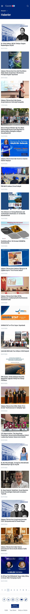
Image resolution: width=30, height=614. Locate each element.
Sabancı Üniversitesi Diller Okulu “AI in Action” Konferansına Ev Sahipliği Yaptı (13, 407)
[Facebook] (4, 599)
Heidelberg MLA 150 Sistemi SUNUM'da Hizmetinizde (13, 242)
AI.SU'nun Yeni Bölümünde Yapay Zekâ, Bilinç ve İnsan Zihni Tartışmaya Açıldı (15, 577)
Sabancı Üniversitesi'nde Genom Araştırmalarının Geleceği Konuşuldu (12, 101)
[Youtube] (21, 599)
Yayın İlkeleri (13, 610)
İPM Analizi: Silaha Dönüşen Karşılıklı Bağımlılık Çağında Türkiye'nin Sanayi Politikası (12, 378)
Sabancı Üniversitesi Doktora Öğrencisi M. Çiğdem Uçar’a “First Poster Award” (14, 269)
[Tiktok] (26, 599)
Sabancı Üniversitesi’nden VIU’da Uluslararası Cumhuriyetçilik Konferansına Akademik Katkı (14, 297)
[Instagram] (13, 599)
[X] (17, 599)
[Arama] (28, 6)
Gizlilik (6, 610)
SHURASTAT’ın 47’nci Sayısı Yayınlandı (13, 325)
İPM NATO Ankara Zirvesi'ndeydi (11, 186)
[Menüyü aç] (2, 6)
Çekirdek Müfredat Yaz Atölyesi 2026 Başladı (15, 351)
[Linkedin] (8, 599)
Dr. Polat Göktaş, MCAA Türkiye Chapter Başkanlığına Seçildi (13, 44)
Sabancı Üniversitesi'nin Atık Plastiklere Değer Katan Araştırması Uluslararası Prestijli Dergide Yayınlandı (13, 72)
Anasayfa (3, 11)
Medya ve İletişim (22, 610)
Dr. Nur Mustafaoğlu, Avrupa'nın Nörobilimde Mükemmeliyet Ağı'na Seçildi (15, 463)
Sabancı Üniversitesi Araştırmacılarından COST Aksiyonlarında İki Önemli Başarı (14, 520)
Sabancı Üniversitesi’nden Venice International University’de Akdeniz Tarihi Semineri (14, 548)
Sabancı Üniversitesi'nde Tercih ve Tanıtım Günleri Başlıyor (14, 159)
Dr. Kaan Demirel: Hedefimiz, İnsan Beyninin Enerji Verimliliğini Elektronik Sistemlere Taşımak (14, 492)
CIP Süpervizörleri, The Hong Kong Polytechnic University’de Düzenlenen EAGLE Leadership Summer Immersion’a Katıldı (15, 435)
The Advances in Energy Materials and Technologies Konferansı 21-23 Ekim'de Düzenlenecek (13, 213)
